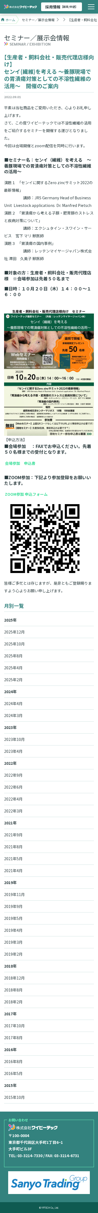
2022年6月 (13, 787)
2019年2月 (13, 954)
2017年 (10, 1013)
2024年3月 (13, 715)
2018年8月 (13, 990)
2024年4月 (13, 703)
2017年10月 (14, 1025)
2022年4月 (13, 799)
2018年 (10, 966)
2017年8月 (13, 1037)
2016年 (10, 1049)
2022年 (10, 763)
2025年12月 (14, 632)
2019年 (10, 882)
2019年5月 (13, 918)
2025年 (10, 620)
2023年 (10, 727)
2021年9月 (13, 834)
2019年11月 (14, 894)
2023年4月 (13, 751)
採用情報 (61, 6)
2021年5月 (13, 858)
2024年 (10, 691)
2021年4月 (13, 870)
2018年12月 (14, 978)
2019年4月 (13, 930)
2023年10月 (14, 739)
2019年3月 (13, 942)
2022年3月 (13, 811)
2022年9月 (13, 775)
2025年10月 (14, 643)
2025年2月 (13, 679)
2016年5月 (13, 1073)
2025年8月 (13, 655)
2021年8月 (13, 846)
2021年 (10, 822)
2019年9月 (13, 906)
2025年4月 (13, 667)
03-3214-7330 (29, 1155)
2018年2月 (13, 1001)
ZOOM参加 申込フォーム (26, 494)
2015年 (10, 1085)
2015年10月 (14, 1097)
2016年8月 (13, 1061)
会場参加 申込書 (20, 463)
